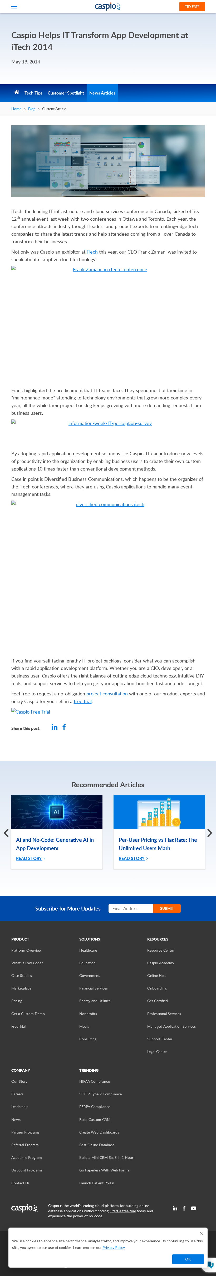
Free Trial (18, 1026)
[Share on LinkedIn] (54, 727)
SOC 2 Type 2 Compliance (100, 1093)
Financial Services (93, 988)
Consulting (87, 1038)
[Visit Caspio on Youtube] (194, 1208)
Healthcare (88, 950)
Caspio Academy (160, 962)
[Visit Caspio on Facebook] (184, 1208)
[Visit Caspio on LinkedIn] (175, 1208)
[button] (209, 832)
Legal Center (157, 1051)
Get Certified (157, 1000)
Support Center (159, 1038)
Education (87, 962)
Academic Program (26, 1157)
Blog (31, 108)
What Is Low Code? (27, 962)
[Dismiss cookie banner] (202, 1233)
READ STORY (29, 858)
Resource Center (160, 950)
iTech (92, 252)
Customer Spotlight (66, 93)
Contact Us (20, 1182)
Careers (17, 1093)
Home (16, 108)
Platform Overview (26, 950)
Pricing (16, 1000)
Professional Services (164, 1013)
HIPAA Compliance (94, 1081)
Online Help (156, 975)
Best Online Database (96, 1144)
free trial (83, 701)
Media (84, 1026)
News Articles (102, 93)
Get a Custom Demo (28, 1013)
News (16, 1119)
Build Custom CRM (94, 1119)
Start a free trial (123, 1210)
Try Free (192, 6)
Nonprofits (88, 1013)
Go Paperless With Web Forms (104, 1170)
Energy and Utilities (94, 1000)
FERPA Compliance (94, 1106)
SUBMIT (167, 908)
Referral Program (25, 1144)
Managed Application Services (171, 1026)
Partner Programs (25, 1132)
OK (188, 1259)
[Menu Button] (14, 6)
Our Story (19, 1081)
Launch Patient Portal (96, 1182)
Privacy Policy (113, 1247)
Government (89, 975)
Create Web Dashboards (99, 1132)
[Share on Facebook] (64, 727)
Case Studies (21, 975)
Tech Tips (33, 93)
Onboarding (156, 988)
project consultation (107, 693)
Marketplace (21, 988)
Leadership (19, 1106)
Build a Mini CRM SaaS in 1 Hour (106, 1157)
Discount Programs (26, 1170)
